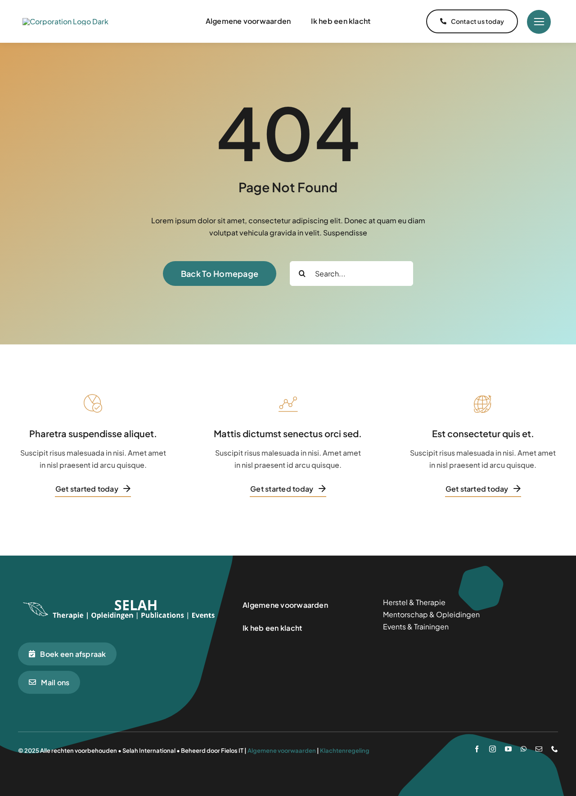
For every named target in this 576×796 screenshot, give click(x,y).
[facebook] (476, 749)
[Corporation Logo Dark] (65, 21)
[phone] (554, 749)
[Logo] (119, 599)
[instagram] (492, 749)
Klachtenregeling (344, 750)
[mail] (539, 749)
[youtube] (508, 749)
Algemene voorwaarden (282, 750)
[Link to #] (539, 22)
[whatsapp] (523, 749)
